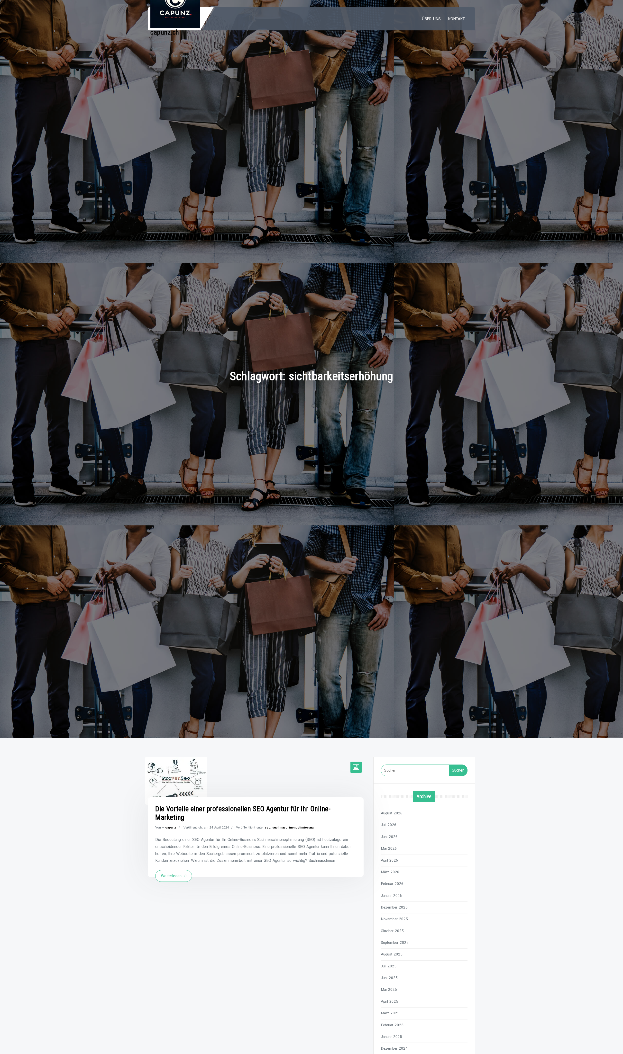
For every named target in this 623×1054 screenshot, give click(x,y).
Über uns (431, 19)
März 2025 (390, 1013)
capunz (170, 827)
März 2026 (390, 872)
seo (267, 827)
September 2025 (395, 942)
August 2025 (392, 954)
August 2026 (392, 813)
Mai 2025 (389, 989)
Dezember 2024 (394, 1048)
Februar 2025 (392, 1025)
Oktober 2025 (392, 931)
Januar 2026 (391, 895)
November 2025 (394, 919)
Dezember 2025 (394, 907)
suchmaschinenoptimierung (293, 827)
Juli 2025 (388, 966)
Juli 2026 (388, 825)
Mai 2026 (389, 848)
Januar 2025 (391, 1037)
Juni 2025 (389, 978)
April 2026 (389, 860)
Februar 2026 (392, 884)
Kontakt (456, 19)
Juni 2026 (389, 837)
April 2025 (389, 1001)
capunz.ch (164, 32)
